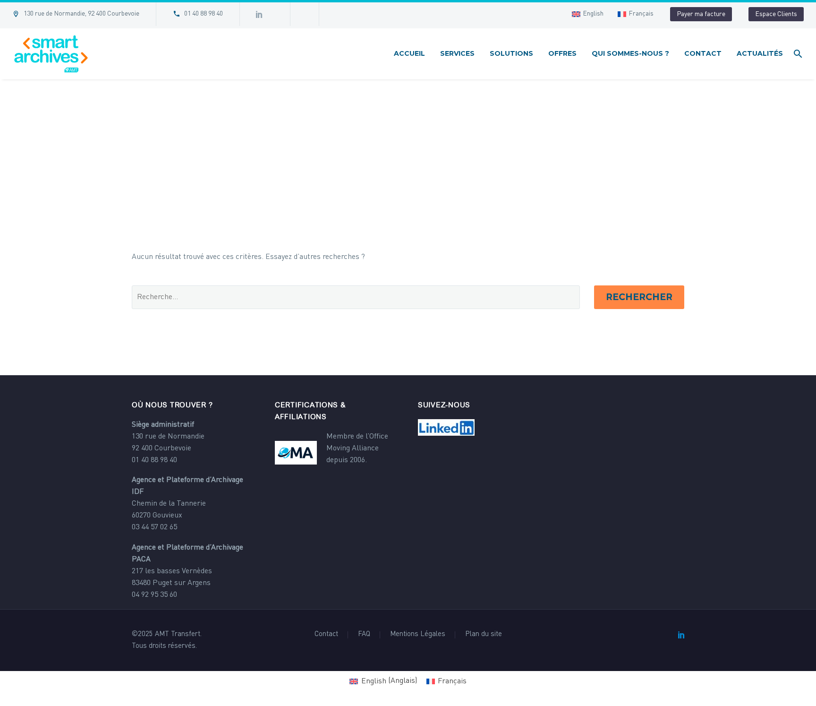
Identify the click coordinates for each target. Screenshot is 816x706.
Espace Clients (776, 14)
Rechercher (639, 297)
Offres (562, 53)
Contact (703, 53)
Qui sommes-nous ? (630, 53)
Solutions (511, 53)
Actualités (760, 53)
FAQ (364, 634)
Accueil (409, 53)
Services (457, 53)
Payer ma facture (701, 14)
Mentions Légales (417, 634)
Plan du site (483, 634)
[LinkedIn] (681, 634)
